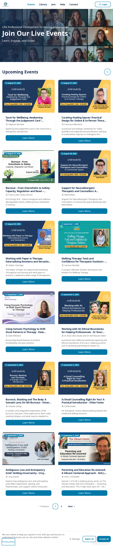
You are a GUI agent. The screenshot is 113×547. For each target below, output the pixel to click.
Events (31, 4)
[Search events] (107, 72)
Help (62, 4)
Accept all (104, 539)
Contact (73, 4)
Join (53, 4)
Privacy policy (8, 541)
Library (43, 4)
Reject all (89, 539)
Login (104, 4)
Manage (76, 539)
